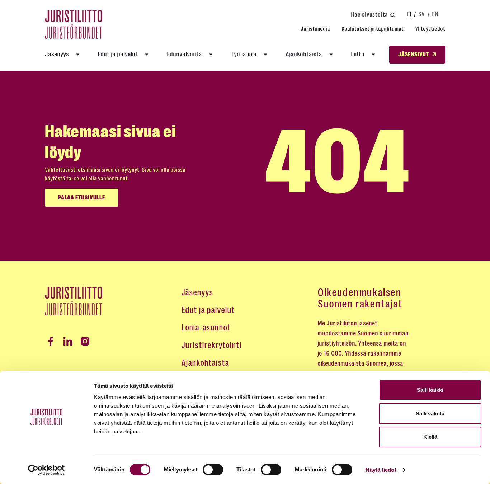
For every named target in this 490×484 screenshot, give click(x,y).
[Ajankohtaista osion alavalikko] (331, 54)
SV (421, 14)
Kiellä (430, 437)
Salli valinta (430, 413)
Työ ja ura (243, 54)
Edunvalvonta (184, 54)
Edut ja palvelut (118, 54)
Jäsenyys (57, 54)
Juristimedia (315, 28)
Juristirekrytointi (211, 345)
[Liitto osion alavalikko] (373, 54)
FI (409, 14)
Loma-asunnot (205, 328)
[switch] (213, 469)
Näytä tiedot (381, 470)
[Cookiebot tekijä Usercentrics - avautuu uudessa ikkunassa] (46, 470)
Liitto (357, 54)
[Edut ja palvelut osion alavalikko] (146, 54)
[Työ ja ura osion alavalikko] (265, 54)
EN (435, 14)
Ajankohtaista (304, 54)
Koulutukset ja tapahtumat (372, 28)
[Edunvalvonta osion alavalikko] (211, 54)
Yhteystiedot (430, 28)
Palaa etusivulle (81, 197)
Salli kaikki (430, 390)
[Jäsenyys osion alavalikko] (78, 54)
